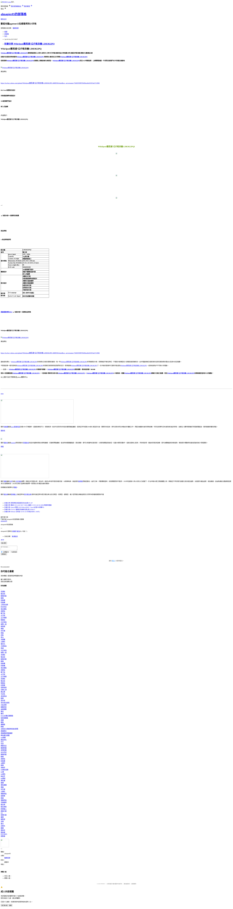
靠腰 (2, 720)
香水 (2, 823)
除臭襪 (6, 427)
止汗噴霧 (4, 617)
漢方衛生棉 (27, 494)
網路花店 (4, 745)
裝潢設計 (15, 536)
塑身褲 (3, 832)
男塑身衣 (26, 443)
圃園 (2, 828)
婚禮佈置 (4, 748)
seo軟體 (3, 737)
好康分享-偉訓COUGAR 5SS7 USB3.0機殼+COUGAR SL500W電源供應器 (28, 505)
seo (2, 813)
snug (2, 393)
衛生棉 (6, 494)
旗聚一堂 (4, 624)
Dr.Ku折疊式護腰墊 (7, 715)
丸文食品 (18, 481)
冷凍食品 (4, 646)
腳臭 (2, 598)
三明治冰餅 (4, 604)
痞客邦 (14, 531)
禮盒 (15, 487)
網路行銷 (4, 811)
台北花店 (4, 752)
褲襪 (2, 783)
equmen (13, 443)
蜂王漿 (3, 692)
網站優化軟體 (5, 735)
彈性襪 (3, 780)
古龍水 (3, 826)
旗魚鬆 (80, 481)
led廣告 (3, 774)
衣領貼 (3, 591)
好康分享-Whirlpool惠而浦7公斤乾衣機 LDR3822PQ (29, 44)
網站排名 (4, 739)
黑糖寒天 (4, 731)
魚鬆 (2, 446)
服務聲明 (133, 883)
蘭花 (2, 713)
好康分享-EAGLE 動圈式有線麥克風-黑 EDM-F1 (19, 509)
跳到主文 (4, 19)
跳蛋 (2, 798)
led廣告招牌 (4, 769)
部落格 (6, 34)
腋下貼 (3, 613)
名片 (5, 36)
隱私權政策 (127, 883)
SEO (2, 741)
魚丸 (2, 637)
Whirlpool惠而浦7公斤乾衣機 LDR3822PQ (24, 362)
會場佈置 (4, 750)
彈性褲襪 (4, 785)
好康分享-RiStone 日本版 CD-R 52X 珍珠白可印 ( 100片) (22, 511)
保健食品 (4, 687)
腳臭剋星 (17, 427)
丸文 (10, 481)
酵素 (2, 698)
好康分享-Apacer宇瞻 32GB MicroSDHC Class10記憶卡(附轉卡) (24, 507)
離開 (10, 905)
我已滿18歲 (4, 905)
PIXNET (103, 883)
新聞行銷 (4, 815)
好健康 (3, 685)
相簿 (5, 32)
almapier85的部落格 (13, 14)
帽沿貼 (3, 593)
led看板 (3, 778)
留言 (18, 531)
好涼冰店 (4, 607)
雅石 (2, 711)
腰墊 (2, 722)
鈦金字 (3, 776)
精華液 (3, 819)
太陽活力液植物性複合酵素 (9, 729)
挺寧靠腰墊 (4, 718)
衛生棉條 (4, 806)
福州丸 (3, 644)
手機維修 (4, 802)
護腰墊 (3, 724)
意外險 (3, 700)
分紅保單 (4, 705)
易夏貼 (3, 611)
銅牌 (2, 765)
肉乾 (2, 635)
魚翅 (2, 648)
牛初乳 (3, 694)
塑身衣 (3, 430)
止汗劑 (3, 615)
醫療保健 (16, 28)
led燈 (2, 772)
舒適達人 (14, 494)
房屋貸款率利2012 (6, 312)
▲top (2, 539)
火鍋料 (3, 641)
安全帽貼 (4, 609)
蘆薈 (2, 817)
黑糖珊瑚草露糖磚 (6, 733)
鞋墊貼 (3, 620)
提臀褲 (3, 836)
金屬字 (3, 767)
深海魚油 (4, 696)
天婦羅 (3, 639)
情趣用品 (4, 793)
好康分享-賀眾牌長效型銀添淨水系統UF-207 (18, 503)
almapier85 (4, 521)
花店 (2, 743)
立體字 (3, 763)
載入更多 (3, 543)
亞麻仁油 (4, 689)
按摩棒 (3, 796)
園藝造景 (4, 707)
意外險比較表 (5, 702)
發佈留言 (3, 554)
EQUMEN (4, 834)
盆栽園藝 (4, 709)
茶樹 (2, 821)
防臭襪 (3, 602)
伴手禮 (3, 630)
